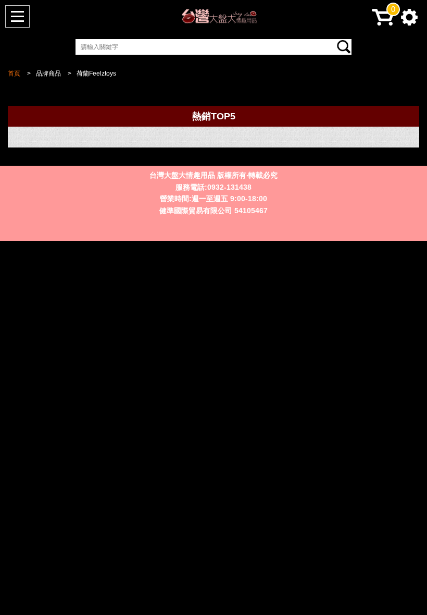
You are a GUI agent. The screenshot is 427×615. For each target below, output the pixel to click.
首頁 (14, 73)
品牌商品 (48, 73)
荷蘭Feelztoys (96, 73)
